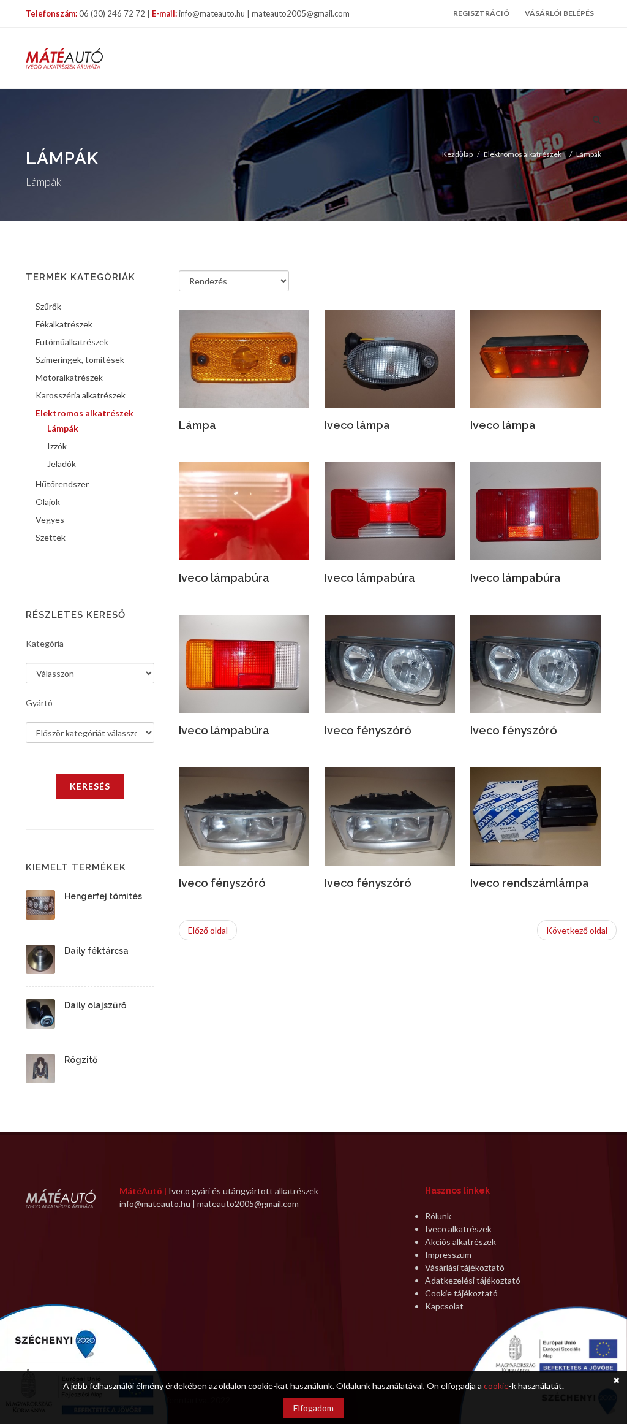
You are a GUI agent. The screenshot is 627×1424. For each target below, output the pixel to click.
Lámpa (197, 425)
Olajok (48, 502)
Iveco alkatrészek (458, 1229)
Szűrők (48, 306)
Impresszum (448, 1254)
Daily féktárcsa (96, 951)
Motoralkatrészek (69, 377)
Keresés (90, 786)
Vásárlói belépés (559, 13)
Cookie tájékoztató (461, 1293)
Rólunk (438, 1216)
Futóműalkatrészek (72, 342)
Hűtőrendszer (62, 484)
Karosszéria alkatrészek (81, 395)
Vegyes (50, 519)
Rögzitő (80, 1060)
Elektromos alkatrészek (522, 154)
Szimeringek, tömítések (80, 359)
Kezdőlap (457, 154)
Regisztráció (481, 13)
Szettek (51, 537)
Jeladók (61, 464)
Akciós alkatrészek (460, 1241)
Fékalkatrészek (64, 324)
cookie (496, 1385)
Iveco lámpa (357, 425)
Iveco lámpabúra (224, 577)
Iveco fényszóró (368, 730)
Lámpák (588, 154)
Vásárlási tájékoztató (465, 1267)
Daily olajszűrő (95, 1005)
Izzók (57, 446)
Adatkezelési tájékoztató (472, 1280)
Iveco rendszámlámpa (529, 883)
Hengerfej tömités (103, 896)
